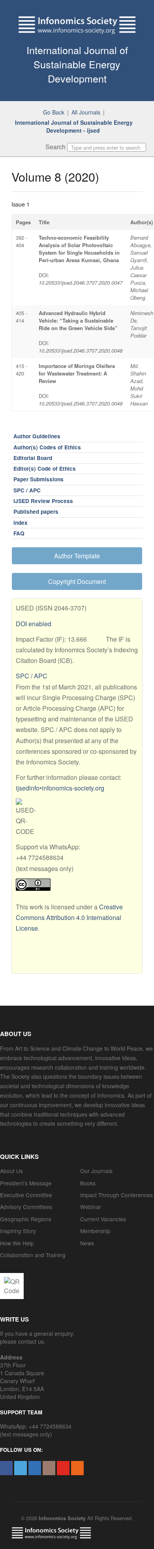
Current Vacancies (103, 1219)
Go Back (53, 112)
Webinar (90, 1207)
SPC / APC (27, 490)
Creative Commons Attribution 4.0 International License (69, 917)
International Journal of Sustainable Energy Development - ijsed (73, 126)
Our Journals (96, 1171)
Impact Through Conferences (116, 1195)
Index (20, 522)
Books (88, 1183)
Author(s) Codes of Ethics (47, 447)
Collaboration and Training (33, 1255)
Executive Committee (26, 1195)
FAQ (18, 533)
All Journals (85, 112)
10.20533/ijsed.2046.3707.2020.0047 (80, 282)
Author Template (77, 555)
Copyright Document (77, 581)
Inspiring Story (18, 1231)
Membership (95, 1231)
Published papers (35, 511)
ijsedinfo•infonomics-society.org (60, 787)
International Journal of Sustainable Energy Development (77, 64)
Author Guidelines (36, 436)
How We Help (17, 1243)
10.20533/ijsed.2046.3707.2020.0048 (80, 350)
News (87, 1243)
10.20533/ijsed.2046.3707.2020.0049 (80, 403)
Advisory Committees (26, 1207)
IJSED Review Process (43, 501)
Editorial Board (32, 458)
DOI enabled (33, 623)
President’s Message (26, 1183)
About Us (11, 1171)
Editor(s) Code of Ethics (44, 468)
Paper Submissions (38, 479)
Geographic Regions (25, 1219)
